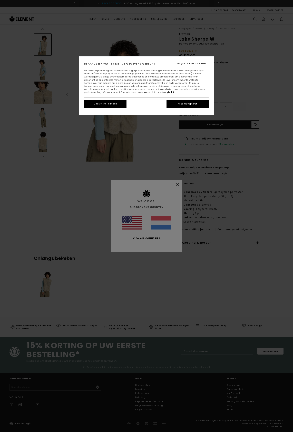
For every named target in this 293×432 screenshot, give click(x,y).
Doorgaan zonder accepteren (191, 63)
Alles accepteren (188, 103)
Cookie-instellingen (105, 103)
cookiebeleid (148, 92)
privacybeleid (167, 92)
